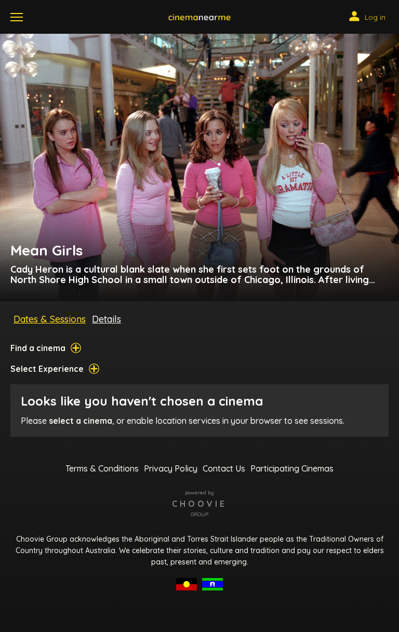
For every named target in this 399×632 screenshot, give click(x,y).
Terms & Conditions (102, 468)
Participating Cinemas (292, 468)
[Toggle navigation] (16, 17)
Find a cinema (37, 348)
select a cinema (80, 420)
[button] (199, 17)
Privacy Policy (170, 468)
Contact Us (224, 468)
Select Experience (47, 369)
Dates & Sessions (50, 319)
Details (106, 319)
